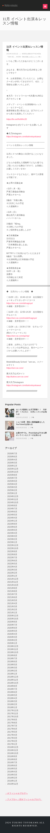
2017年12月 (12, 710)
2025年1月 (12, 493)
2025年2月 (12, 490)
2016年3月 (12, 775)
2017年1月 (12, 744)
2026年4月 (12, 460)
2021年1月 (12, 612)
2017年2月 (12, 741)
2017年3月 (12, 738)
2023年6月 (12, 527)
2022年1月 (12, 576)
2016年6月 (12, 765)
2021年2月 (12, 609)
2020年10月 (12, 619)
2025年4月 (12, 484)
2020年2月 (12, 640)
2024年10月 (12, 502)
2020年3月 (12, 637)
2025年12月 (12, 469)
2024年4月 (12, 518)
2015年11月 (12, 784)
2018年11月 (12, 680)
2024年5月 (12, 515)
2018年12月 (12, 677)
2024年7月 (12, 508)
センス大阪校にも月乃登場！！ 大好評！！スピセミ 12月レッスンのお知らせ (31, 411)
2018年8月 (12, 686)
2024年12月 (12, 496)
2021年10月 (12, 585)
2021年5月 (12, 600)
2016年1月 (12, 781)
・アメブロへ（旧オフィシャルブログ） (23, 799)
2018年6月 (12, 692)
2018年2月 (12, 704)
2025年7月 (12, 478)
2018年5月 (12, 695)
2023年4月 (12, 533)
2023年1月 (12, 542)
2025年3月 (12, 487)
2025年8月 (12, 475)
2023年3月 (12, 536)
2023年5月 (12, 530)
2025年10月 (12, 472)
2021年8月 (12, 591)
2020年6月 (12, 628)
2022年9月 (12, 551)
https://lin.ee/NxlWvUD (16, 119)
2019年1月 (12, 674)
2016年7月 (12, 762)
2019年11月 (12, 649)
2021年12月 (12, 579)
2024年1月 (12, 521)
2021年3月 (12, 606)
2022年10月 (12, 548)
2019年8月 (12, 655)
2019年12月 (12, 646)
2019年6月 (12, 661)
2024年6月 (12, 512)
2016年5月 (12, 768)
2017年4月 (12, 735)
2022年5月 (12, 564)
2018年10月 (12, 683)
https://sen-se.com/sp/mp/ (17, 336)
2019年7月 (12, 658)
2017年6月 (12, 729)
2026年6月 (12, 456)
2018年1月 (12, 707)
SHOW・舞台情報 (22, 57)
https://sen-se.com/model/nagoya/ (21, 318)
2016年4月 (12, 772)
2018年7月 (12, 689)
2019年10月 (12, 652)
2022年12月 (12, 545)
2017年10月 (12, 716)
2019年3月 (12, 668)
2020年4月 (12, 634)
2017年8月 (12, 723)
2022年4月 (12, 567)
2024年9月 (12, 505)
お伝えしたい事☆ (35, 57)
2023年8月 (12, 524)
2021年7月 (12, 594)
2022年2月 (12, 573)
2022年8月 (12, 554)
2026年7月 (12, 453)
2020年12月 (12, 616)
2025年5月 (12, 481)
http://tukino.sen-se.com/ (17, 377)
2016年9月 (12, 756)
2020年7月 (12, 625)
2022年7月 (12, 557)
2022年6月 (12, 560)
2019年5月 (12, 664)
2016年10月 (12, 753)
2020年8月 (12, 622)
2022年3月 (12, 570)
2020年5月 (12, 631)
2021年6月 (12, 597)
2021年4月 (12, 603)
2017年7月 (12, 726)
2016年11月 (12, 750)
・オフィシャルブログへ (16, 793)
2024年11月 (12, 499)
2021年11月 (12, 582)
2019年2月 (12, 671)
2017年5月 (12, 732)
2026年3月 (12, 463)
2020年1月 (12, 643)
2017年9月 (12, 720)
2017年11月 (12, 713)
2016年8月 (12, 759)
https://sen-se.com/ (14, 368)
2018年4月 (12, 698)
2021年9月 (12, 588)
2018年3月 (12, 701)
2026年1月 (12, 466)
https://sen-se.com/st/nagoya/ (19, 303)
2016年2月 (12, 778)
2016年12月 (12, 747)
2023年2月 (12, 539)
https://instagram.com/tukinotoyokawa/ (23, 136)
